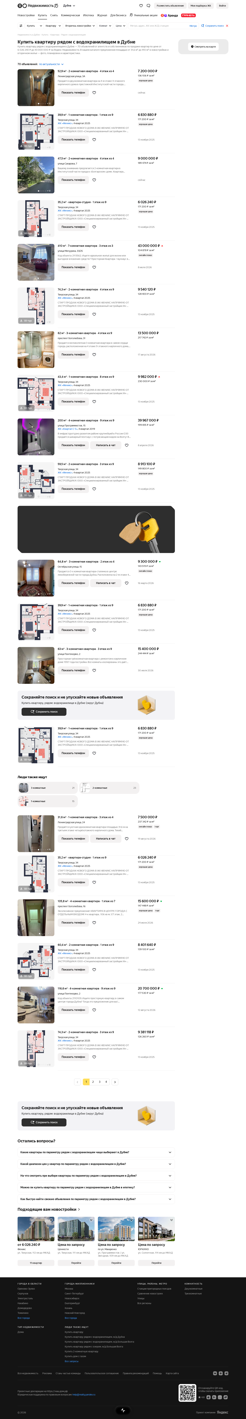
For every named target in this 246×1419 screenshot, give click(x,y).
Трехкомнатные (193, 1293)
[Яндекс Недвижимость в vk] (215, 1373)
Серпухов (23, 1293)
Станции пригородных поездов (154, 1288)
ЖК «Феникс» (65, 123)
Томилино (23, 1313)
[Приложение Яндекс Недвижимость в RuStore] (226, 1397)
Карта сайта (172, 1373)
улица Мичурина (67, 251)
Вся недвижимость (28, 1373)
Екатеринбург (72, 1303)
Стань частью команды (68, 1373)
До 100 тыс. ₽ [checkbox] (99, 534)
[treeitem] (27, 15)
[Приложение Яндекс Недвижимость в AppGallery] (220, 1397)
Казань (68, 1308)
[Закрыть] (227, 25)
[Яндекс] (222, 1412)
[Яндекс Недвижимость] (38, 5)
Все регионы (144, 1303)
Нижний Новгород (75, 1313)
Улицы (140, 1298)
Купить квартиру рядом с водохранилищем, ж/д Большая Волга (99, 1341)
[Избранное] (141, 6)
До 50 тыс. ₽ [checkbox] (54, 534)
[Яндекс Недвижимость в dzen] (221, 1373)
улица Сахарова (66, 163)
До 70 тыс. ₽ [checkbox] (76, 534)
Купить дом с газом (75, 1356)
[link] (222, 6)
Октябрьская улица (68, 566)
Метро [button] (193, 26)
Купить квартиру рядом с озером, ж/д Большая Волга (94, 1346)
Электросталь (25, 1298)
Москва (69, 1288)
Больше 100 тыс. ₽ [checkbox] (36, 544)
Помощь (157, 1373)
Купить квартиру (74, 1332)
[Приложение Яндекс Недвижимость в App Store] (209, 1397)
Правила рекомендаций (136, 1373)
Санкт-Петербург (74, 1293)
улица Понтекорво (68, 654)
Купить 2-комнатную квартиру (81, 1351)
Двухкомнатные (193, 1288)
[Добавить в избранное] (94, 93)
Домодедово (25, 1308)
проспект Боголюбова (70, 338)
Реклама (47, 1373)
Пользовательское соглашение (102, 1373)
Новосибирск (72, 1298)
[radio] (93, 1082)
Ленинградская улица (69, 76)
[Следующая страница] (115, 1081)
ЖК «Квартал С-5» (67, 429)
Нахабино (23, 1303)
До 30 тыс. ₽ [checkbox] (32, 534)
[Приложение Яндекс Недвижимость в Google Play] (214, 1397)
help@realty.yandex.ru (83, 1394)
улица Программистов (70, 425)
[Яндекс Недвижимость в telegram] (226, 1373)
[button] (148, 6)
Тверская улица (66, 120)
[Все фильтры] (21, 25)
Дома (21, 1332)
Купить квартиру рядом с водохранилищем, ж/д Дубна (95, 1337)
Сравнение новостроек (150, 1293)
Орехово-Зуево (26, 1288)
